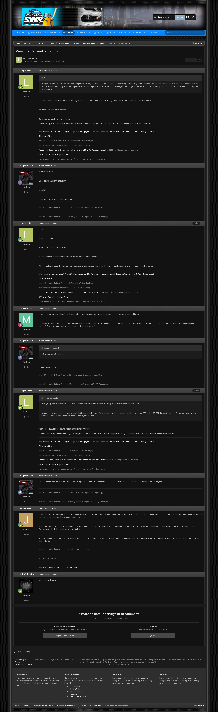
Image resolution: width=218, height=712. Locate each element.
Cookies (29, 664)
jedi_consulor (26, 508)
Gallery (100, 32)
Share (179, 60)
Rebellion (34, 32)
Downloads (84, 32)
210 (27, 334)
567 (27, 97)
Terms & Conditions (77, 691)
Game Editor (53, 32)
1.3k (27, 192)
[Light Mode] (193, 17)
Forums (69, 32)
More (153, 32)
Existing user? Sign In (163, 17)
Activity (139, 32)
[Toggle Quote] (42, 78)
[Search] (203, 32)
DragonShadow (26, 166)
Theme (17, 662)
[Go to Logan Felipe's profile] (19, 60)
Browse (124, 32)
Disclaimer (73, 694)
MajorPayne (26, 308)
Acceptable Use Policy (78, 696)
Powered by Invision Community (118, 664)
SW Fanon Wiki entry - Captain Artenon (55, 154)
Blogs (112, 32)
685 (27, 534)
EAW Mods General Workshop (52, 61)
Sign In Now (153, 636)
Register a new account (65, 636)
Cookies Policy (75, 689)
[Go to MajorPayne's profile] (26, 320)
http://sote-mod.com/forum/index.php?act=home (59, 567)
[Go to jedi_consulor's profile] (26, 520)
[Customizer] (187, 17)
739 (27, 600)
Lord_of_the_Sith (26, 574)
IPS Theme (18, 660)
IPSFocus (28, 660)
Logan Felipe (31, 58)
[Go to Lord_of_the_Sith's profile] (26, 586)
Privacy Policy (19, 664)
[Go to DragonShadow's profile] (26, 178)
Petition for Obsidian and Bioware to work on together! (73, 150)
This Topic (193, 32)
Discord (21, 32)
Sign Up (180, 17)
